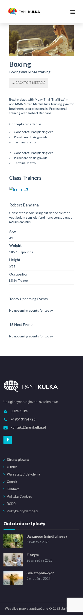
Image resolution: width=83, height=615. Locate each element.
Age (12, 231)
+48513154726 (23, 419)
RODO (11, 504)
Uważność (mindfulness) (47, 536)
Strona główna (18, 460)
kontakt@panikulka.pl (28, 427)
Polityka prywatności (22, 511)
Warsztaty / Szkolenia (23, 474)
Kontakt (13, 489)
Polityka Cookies (19, 496)
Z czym (33, 555)
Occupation (18, 274)
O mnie (12, 467)
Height (15, 260)
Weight (15, 245)
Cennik (12, 482)
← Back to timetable (28, 82)
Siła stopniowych (40, 573)
